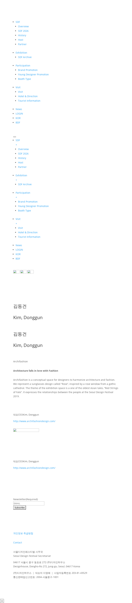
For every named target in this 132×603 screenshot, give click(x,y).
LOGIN (19, 113)
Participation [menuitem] (23, 195)
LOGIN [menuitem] (19, 249)
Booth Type (24, 79)
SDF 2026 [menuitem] (23, 153)
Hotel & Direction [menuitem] (28, 232)
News (19, 109)
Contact (17, 542)
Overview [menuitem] (23, 149)
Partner (22, 44)
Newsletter (25, 499)
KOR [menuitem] (18, 254)
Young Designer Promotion (33, 74)
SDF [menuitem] (18, 142)
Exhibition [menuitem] (21, 177)
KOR (18, 118)
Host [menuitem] (20, 162)
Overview (23, 26)
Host (20, 39)
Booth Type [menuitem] (24, 210)
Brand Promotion (28, 70)
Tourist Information (29, 100)
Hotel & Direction (28, 96)
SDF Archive (25, 57)
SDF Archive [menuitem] (25, 184)
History (22, 35)
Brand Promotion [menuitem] (28, 201)
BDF (18, 122)
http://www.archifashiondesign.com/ (34, 421)
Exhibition (21, 52)
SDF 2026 (23, 30)
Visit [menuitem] (18, 221)
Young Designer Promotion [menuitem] (33, 206)
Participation (23, 65)
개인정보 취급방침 (23, 533)
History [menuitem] (22, 158)
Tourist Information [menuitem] (29, 236)
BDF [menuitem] (18, 258)
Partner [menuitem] (22, 167)
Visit (18, 87)
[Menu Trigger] (14, 136)
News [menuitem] (19, 245)
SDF (18, 22)
